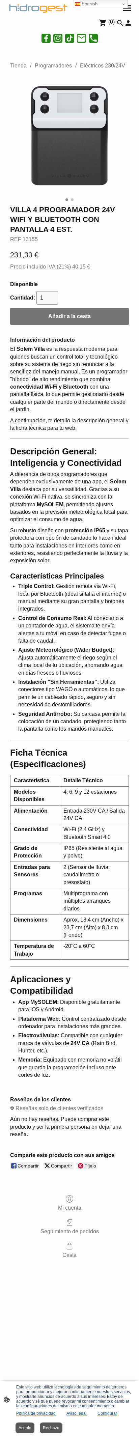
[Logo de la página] (37, 8)
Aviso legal (76, 1413)
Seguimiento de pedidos (69, 1231)
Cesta (69, 1255)
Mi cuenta (69, 1208)
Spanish (89, 3)
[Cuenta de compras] (128, 23)
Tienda (18, 65)
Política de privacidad (36, 1413)
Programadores (53, 65)
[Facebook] (46, 38)
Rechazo (51, 1428)
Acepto (25, 1428)
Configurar (107, 1413)
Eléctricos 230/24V (102, 65)
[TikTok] (69, 38)
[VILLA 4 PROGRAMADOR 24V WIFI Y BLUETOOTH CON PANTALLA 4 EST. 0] (69, 135)
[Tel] (93, 38)
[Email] (81, 38)
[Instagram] (57, 38)
